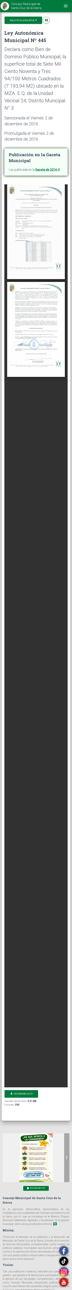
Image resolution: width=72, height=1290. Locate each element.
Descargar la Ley (21, 1093)
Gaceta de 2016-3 (47, 169)
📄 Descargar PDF (36, 1188)
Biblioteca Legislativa (22, 20)
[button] (66, 1157)
